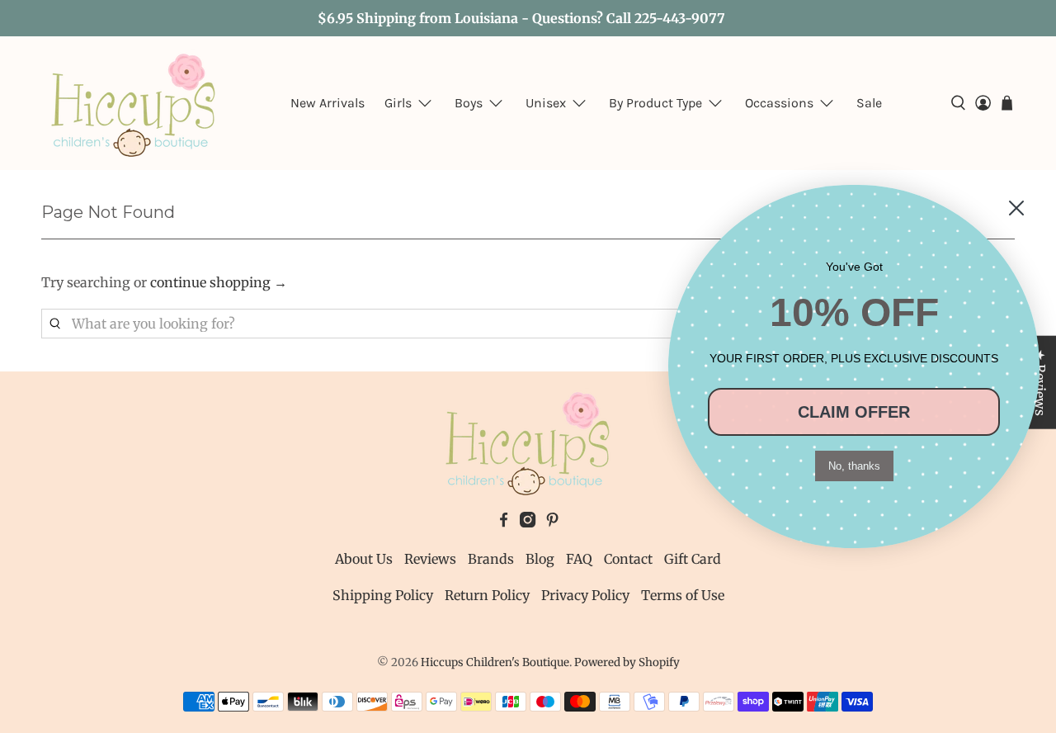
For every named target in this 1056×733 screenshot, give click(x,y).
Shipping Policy (382, 595)
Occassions (779, 103)
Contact (628, 559)
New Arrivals (327, 103)
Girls (398, 103)
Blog (540, 559)
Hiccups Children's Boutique (495, 662)
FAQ (579, 559)
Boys (469, 103)
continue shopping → (218, 282)
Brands (491, 559)
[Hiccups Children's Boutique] (133, 103)
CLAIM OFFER (854, 412)
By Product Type (655, 103)
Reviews (430, 559)
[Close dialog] (1016, 208)
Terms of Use (682, 595)
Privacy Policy (585, 595)
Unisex (546, 103)
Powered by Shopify (627, 662)
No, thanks (854, 466)
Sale (869, 103)
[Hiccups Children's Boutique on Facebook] (504, 522)
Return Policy (487, 595)
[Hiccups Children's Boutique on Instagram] (527, 522)
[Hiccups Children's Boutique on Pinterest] (552, 522)
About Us (364, 559)
